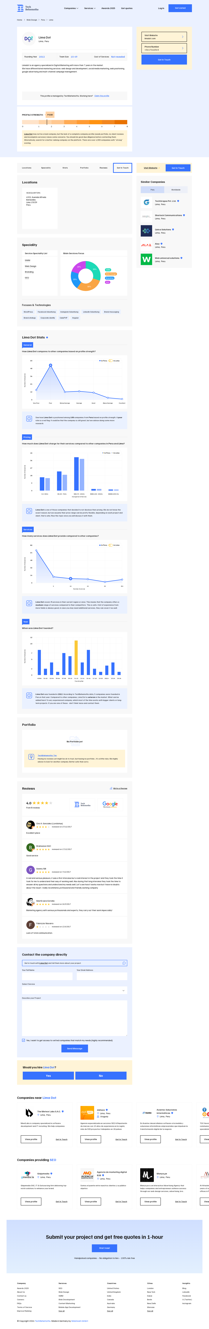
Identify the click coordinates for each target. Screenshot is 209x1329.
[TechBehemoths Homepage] (27, 8)
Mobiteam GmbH (79, 1320)
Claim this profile (101, 95)
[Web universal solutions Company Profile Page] (146, 259)
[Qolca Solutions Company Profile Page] (146, 231)
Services (88, 8)
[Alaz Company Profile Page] (146, 245)
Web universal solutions (168, 258)
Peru (47, 41)
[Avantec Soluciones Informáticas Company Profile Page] (147, 1113)
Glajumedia (44, 1173)
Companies (70, 8)
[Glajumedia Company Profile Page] (27, 1175)
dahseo (102, 1109)
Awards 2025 (108, 8)
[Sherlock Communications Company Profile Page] (146, 216)
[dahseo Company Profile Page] (87, 1113)
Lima (41, 41)
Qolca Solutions (164, 229)
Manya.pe (162, 1173)
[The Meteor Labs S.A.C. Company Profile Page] (27, 1113)
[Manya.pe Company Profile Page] (147, 1175)
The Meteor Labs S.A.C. (50, 1111)
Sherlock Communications (170, 215)
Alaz (158, 243)
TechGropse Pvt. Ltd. (167, 201)
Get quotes (127, 8)
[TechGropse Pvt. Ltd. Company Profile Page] (146, 202)
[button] (193, 1125)
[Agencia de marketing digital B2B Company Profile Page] (87, 1175)
